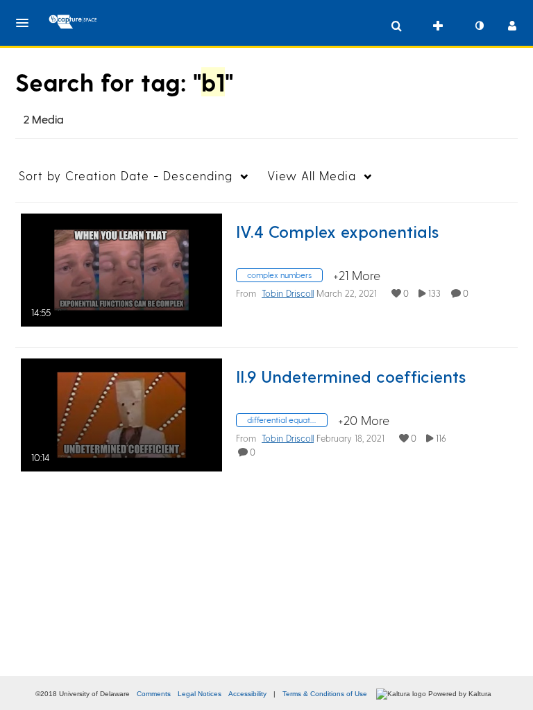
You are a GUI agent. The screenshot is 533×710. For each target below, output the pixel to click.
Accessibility (247, 694)
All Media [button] (311, 175)
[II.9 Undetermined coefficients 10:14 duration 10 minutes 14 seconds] (121, 413)
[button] (26, 23)
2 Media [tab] (44, 118)
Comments (154, 694)
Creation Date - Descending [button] (125, 175)
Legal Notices (199, 694)
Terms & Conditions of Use (324, 694)
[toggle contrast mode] (479, 25)
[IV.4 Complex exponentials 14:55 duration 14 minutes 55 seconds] (121, 268)
